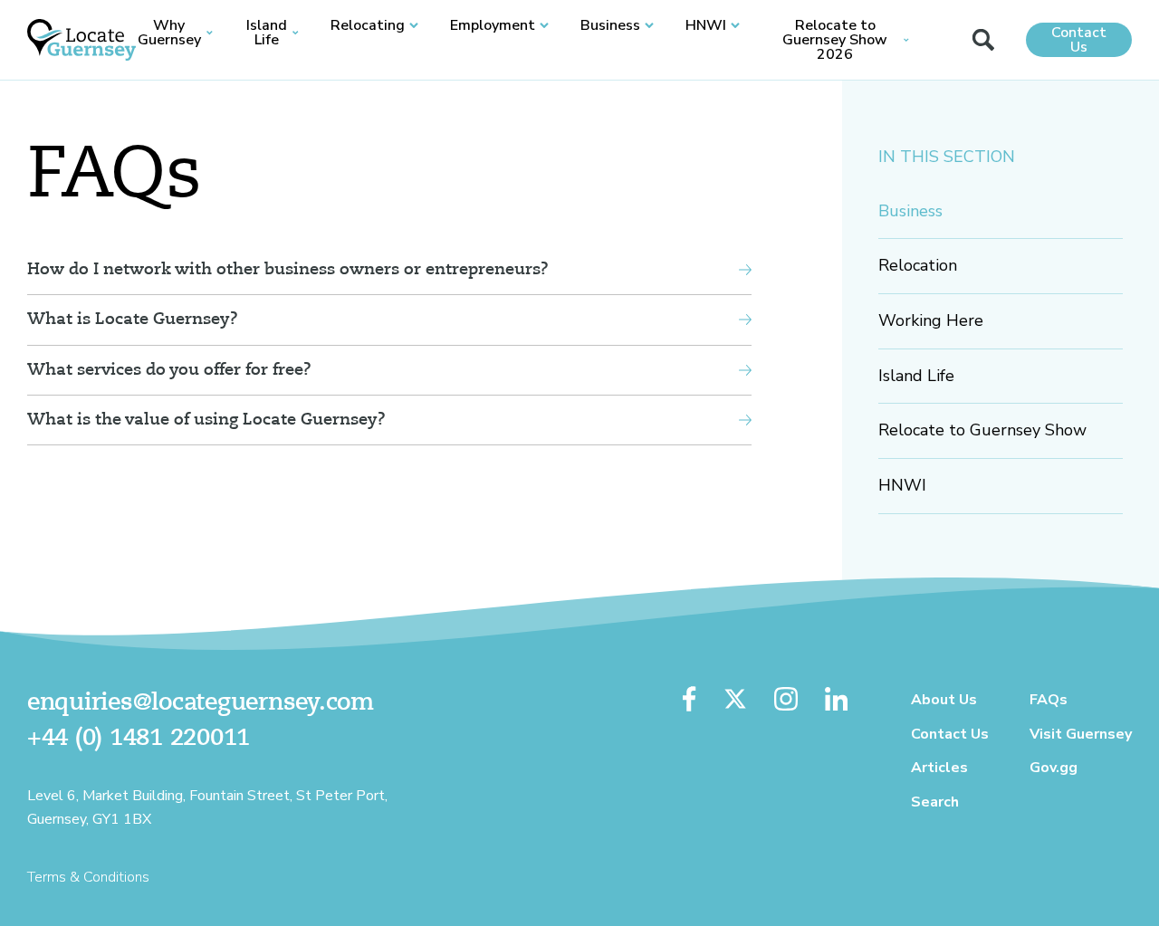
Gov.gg (1054, 768)
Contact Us (1078, 40)
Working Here (930, 320)
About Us (944, 700)
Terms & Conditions (88, 877)
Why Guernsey (169, 32)
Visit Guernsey (1081, 734)
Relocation (917, 265)
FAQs (1049, 700)
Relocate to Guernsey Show (982, 430)
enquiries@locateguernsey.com (200, 703)
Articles (939, 768)
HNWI (705, 25)
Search (935, 802)
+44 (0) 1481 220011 (138, 738)
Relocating (367, 25)
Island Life (266, 32)
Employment (492, 25)
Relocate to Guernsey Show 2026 (834, 40)
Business (610, 25)
